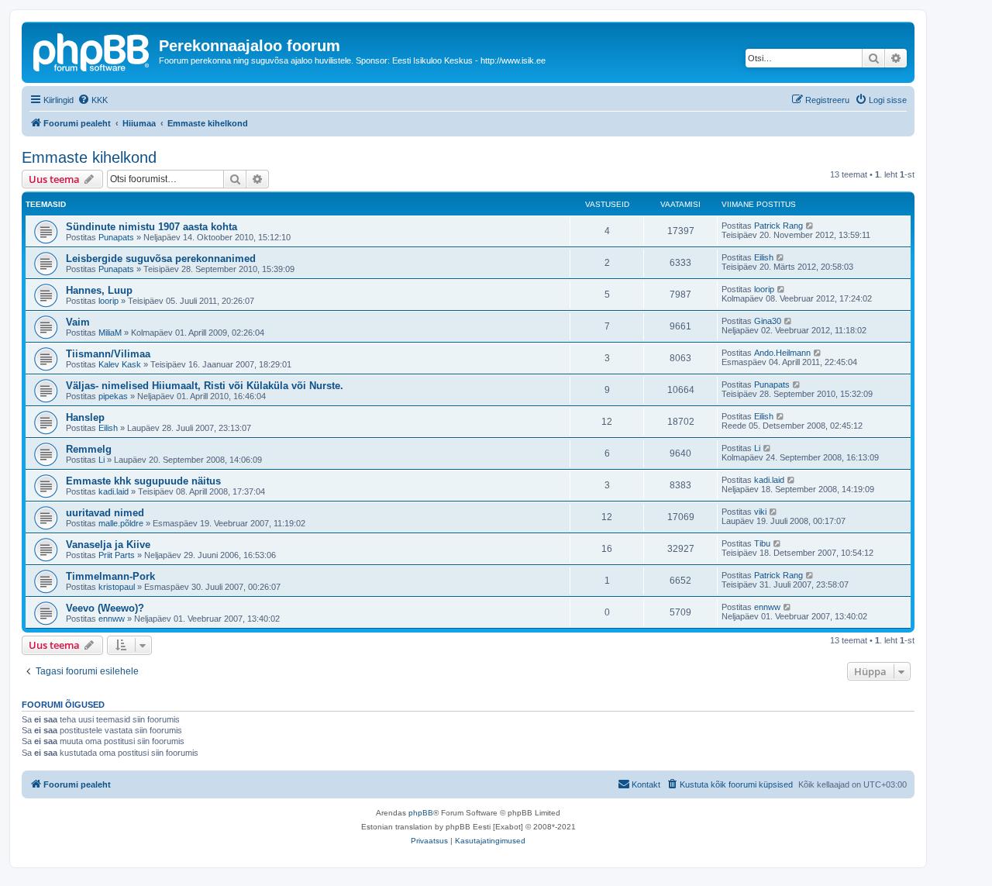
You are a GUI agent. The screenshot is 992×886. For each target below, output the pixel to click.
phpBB (420, 812)
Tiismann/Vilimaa (108, 354)
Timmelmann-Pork (110, 576)
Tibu (762, 543)
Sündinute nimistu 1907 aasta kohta (151, 227)
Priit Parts (116, 555)
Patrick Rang (778, 225)
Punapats (116, 237)
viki (760, 511)
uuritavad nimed (105, 513)
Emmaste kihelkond (89, 157)
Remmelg (89, 449)
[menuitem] (93, 100)
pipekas (113, 396)
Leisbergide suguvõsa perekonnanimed (161, 258)
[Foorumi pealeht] (92, 50)
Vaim (78, 322)
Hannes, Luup (99, 290)
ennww (111, 618)
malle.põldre (120, 523)
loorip (108, 300)
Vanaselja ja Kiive (108, 544)
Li (101, 459)
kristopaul (116, 586)
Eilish (763, 257)
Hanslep (85, 417)
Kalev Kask (119, 364)
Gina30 (767, 321)
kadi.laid (113, 491)
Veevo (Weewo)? (105, 608)
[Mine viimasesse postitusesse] (810, 225)
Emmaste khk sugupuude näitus (143, 481)
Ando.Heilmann (782, 352)
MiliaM (110, 332)
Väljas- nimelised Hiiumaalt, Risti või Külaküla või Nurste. (204, 385)
